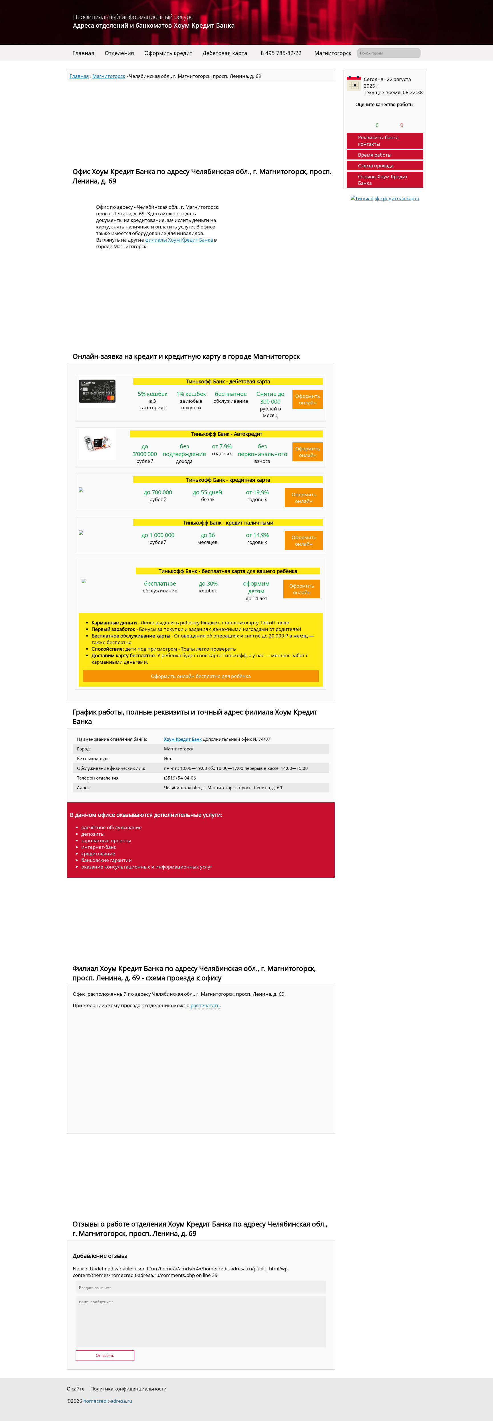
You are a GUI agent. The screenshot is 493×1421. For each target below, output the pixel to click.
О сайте (76, 1388)
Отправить (105, 1355)
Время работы (374, 154)
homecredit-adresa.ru (107, 1401)
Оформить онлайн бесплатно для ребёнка (201, 676)
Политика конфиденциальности (128, 1388)
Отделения (119, 53)
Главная (83, 53)
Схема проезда (375, 165)
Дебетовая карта (225, 53)
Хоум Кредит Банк (183, 739)
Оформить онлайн (307, 399)
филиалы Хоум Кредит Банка (179, 239)
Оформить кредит (168, 53)
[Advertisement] (201, 122)
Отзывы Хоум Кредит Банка (383, 179)
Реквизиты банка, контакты (379, 140)
